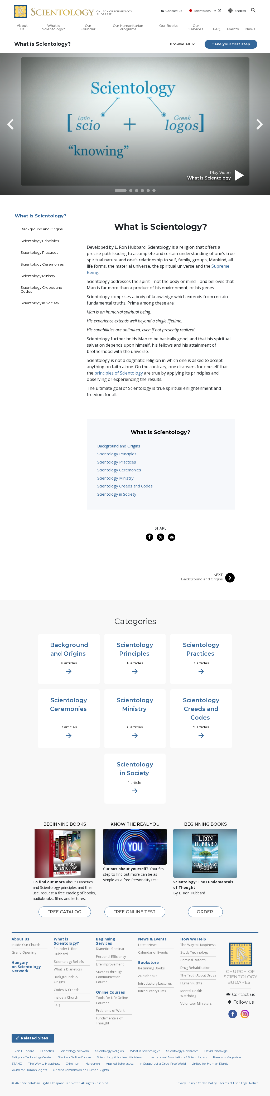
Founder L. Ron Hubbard (66, 951)
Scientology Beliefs (69, 961)
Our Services (196, 27)
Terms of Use (228, 1083)
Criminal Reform (193, 960)
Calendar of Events (153, 952)
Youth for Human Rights (29, 1070)
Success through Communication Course (109, 976)
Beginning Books (151, 968)
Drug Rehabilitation (195, 967)
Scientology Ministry (115, 478)
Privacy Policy (185, 1083)
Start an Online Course (74, 1057)
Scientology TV (205, 11)
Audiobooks (147, 975)
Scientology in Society (116, 494)
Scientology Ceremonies (119, 469)
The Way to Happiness (198, 944)
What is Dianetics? (68, 969)
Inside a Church (66, 997)
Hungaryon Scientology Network (26, 966)
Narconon (92, 1063)
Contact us (173, 11)
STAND (17, 1063)
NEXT (218, 574)
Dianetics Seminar (110, 948)
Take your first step (231, 44)
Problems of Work (110, 1010)
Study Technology (194, 952)
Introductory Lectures (155, 983)
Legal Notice (249, 1083)
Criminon (72, 1063)
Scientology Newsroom (182, 1051)
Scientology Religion (109, 1051)
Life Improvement (110, 964)
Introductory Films (152, 991)
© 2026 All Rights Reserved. (60, 1083)
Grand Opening (24, 952)
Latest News (147, 944)
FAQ (216, 29)
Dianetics (47, 1051)
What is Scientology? (53, 27)
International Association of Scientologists (177, 1057)
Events (233, 29)
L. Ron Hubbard (23, 1051)
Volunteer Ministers (196, 1003)
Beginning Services (105, 941)
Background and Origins (118, 446)
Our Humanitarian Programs (128, 27)
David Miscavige (216, 1051)
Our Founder (87, 27)
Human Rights (191, 983)
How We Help (193, 939)
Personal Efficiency (111, 956)
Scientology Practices (116, 462)
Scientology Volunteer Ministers (119, 1057)
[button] (121, 190)
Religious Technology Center (32, 1057)
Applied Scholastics (119, 1063)
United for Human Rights (210, 1063)
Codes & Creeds (67, 989)
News (250, 29)
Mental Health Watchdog (191, 993)
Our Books (168, 26)
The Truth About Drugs (198, 975)
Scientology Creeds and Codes (125, 486)
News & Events (152, 939)
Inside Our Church (26, 944)
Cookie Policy (207, 1083)
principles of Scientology (118, 373)
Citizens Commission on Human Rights (81, 1070)
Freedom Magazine (227, 1057)
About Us (22, 27)
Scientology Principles (117, 453)
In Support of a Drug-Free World (162, 1063)
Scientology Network (74, 1051)
